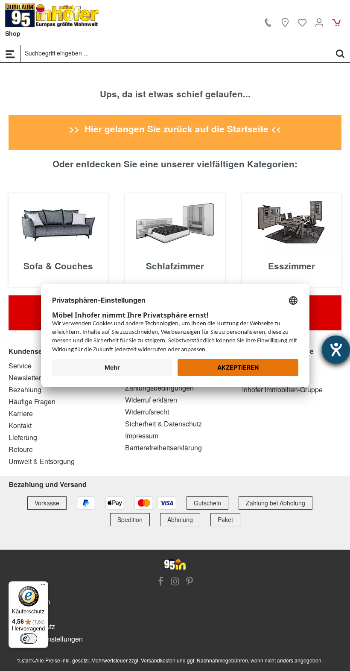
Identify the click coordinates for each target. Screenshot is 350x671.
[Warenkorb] (336, 22)
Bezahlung (25, 389)
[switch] (28, 638)
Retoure (21, 449)
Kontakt (20, 425)
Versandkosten (158, 660)
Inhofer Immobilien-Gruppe (282, 389)
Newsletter (25, 377)
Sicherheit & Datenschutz (163, 424)
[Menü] (10, 53)
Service (20, 366)
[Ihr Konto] (319, 22)
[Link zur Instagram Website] (175, 582)
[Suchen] (340, 53)
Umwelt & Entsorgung (42, 461)
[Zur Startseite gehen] (52, 15)
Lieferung (23, 437)
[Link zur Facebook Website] (160, 582)
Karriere (21, 413)
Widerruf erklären (151, 400)
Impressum (141, 436)
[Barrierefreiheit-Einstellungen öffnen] (336, 350)
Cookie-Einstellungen (50, 639)
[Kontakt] (268, 22)
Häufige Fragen (32, 401)
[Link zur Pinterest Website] (189, 582)
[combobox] (176, 53)
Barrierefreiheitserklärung (163, 447)
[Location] (285, 22)
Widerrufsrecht (147, 412)
